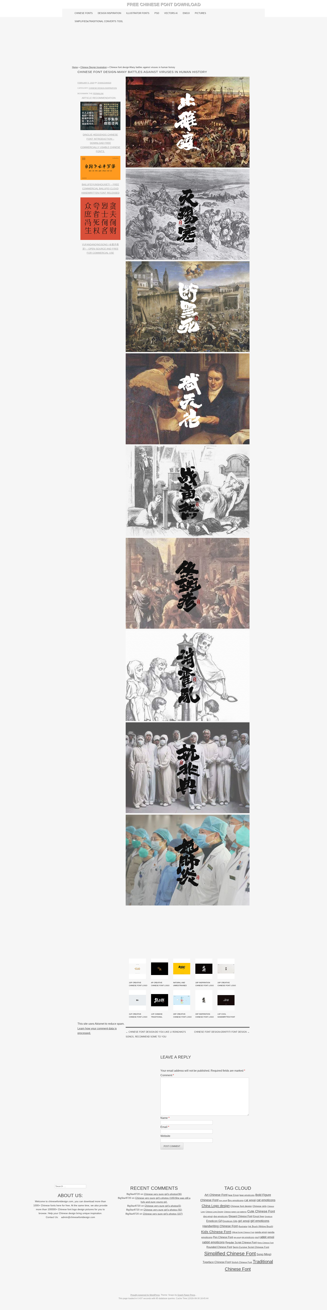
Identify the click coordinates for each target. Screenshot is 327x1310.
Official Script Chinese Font (243, 1232)
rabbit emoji (266, 1237)
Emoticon (268, 1216)
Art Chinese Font (216, 1195)
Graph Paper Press (186, 1295)
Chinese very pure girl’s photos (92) (163, 1209)
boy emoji (223, 1200)
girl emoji (244, 1221)
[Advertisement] (163, 45)
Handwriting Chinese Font (220, 1226)
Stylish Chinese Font (241, 1262)
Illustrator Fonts (137, 13)
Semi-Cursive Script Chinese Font (251, 1247)
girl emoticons (259, 1221)
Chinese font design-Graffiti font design (222, 1032)
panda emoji (261, 1232)
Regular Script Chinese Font (241, 1242)
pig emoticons (248, 1237)
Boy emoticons (236, 1200)
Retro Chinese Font (265, 1243)
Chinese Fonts (84, 13)
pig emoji (237, 1237)
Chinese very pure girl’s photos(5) (163, 1206)
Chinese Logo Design (214, 1212)
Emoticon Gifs (229, 1221)
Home (75, 67)
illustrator (242, 1226)
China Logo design (216, 1206)
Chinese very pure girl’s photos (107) (163, 1214)
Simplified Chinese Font (230, 1253)
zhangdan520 (104, 83)
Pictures (200, 13)
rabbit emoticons (213, 1242)
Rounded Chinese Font (219, 1247)
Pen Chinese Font (223, 1237)
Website (165, 1136)
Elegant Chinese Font (240, 1216)
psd (257, 1237)
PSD (156, 13)
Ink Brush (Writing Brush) (260, 1226)
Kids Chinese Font (216, 1232)
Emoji (186, 13)
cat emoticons (265, 1200)
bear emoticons (247, 1195)
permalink (98, 94)
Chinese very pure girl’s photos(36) (163, 1194)
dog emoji (208, 1216)
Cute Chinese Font (261, 1211)
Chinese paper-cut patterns (235, 1212)
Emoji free (258, 1216)
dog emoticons (220, 1216)
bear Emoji (233, 1195)
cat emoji (250, 1200)
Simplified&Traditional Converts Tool (99, 21)
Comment (167, 1075)
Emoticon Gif (214, 1221)
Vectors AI (171, 13)
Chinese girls (260, 1206)
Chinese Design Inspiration (93, 67)
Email (164, 1127)
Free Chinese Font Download (163, 4)
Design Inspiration (109, 13)
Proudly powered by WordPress (145, 1295)
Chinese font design (241, 1206)
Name (164, 1117)
